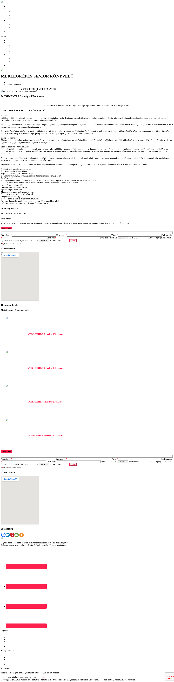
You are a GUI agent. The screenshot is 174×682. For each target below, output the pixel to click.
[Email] (16, 535)
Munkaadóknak (12, 20)
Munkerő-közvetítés (14, 655)
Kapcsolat (10, 32)
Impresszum (11, 646)
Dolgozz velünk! (13, 642)
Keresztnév (61, 235)
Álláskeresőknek (12, 9)
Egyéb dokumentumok (29, 240)
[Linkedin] (7, 535)
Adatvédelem (11, 644)
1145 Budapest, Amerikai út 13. (19, 82)
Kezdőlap (10, 6)
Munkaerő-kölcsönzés (15, 657)
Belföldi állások (17, 11)
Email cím (51, 238)
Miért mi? (15, 27)
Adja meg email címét (10, 677)
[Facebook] (3, 535)
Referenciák (16, 25)
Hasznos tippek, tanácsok (21, 18)
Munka (15, 89)
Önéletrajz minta (17, 16)
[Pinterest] (12, 535)
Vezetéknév (6, 235)
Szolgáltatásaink (17, 22)
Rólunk (9, 635)
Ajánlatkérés (16, 29)
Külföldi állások (17, 13)
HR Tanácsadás (12, 662)
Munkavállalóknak (13, 637)
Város (114, 235)
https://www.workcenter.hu (12, 101)
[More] (21, 535)
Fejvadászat (11, 659)
